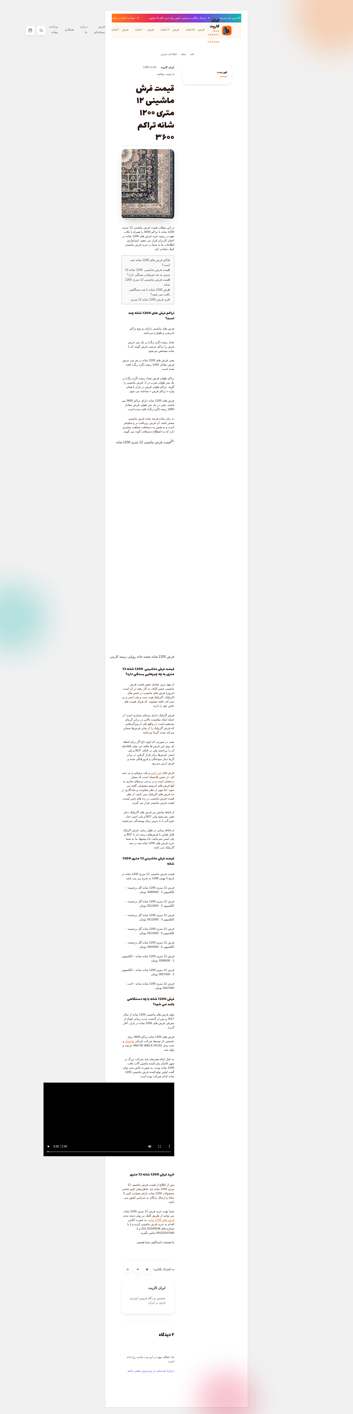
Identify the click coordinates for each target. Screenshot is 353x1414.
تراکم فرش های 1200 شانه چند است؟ (150, 262)
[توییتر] (147, 1269)
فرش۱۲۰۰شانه (169, 29)
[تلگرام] (137, 1269)
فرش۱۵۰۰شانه (195, 29)
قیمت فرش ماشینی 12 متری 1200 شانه (147, 282)
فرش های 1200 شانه (161, 1219)
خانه (192, 54)
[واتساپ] (128, 1269)
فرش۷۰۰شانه (119, 29)
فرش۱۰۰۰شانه (144, 29)
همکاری (69, 29)
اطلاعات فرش (169, 54)
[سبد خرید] (30, 30)
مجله (183, 54)
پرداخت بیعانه (53, 29)
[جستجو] (41, 30)
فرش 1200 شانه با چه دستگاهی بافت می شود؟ (149, 292)
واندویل (129, 1041)
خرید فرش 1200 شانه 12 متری (150, 299)
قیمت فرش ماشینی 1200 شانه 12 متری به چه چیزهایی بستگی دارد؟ (147, 272)
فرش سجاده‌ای (99, 29)
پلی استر (156, 772)
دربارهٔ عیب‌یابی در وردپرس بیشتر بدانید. (150, 1370)
